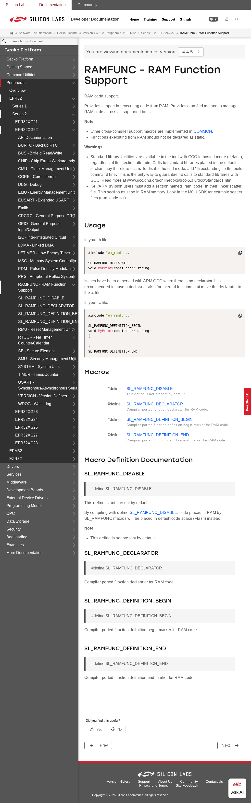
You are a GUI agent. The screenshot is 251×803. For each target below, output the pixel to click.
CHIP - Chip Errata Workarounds (46, 161)
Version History (118, 781)
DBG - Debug (30, 184)
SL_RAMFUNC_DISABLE (41, 298)
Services (14, 474)
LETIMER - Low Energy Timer (44, 253)
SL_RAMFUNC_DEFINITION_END (48, 321)
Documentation (52, 5)
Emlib (23, 208)
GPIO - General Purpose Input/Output (39, 227)
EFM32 (15, 451)
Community (87, 5)
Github (185, 19)
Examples (15, 545)
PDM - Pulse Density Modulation (46, 269)
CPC (10, 513)
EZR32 (15, 459)
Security (13, 529)
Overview (17, 90)
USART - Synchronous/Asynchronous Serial (48, 385)
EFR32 (15, 98)
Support (168, 19)
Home (134, 19)
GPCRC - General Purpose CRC (46, 216)
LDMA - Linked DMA (36, 245)
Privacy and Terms (153, 785)
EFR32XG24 (26, 419)
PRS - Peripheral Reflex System (46, 276)
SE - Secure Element (36, 351)
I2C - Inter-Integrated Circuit (42, 237)
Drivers (12, 466)
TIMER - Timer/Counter (38, 374)
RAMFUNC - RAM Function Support (42, 287)
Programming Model (24, 506)
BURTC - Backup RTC (38, 145)
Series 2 (19, 114)
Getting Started (19, 67)
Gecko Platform (22, 50)
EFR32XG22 (26, 130)
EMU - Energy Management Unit (46, 192)
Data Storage (17, 521)
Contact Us (214, 781)
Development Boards (24, 490)
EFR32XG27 (26, 435)
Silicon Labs (16, 5)
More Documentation (24, 553)
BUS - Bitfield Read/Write (40, 153)
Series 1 (19, 106)
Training (150, 19)
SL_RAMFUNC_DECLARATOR (46, 306)
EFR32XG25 (26, 427)
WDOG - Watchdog (34, 404)
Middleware (16, 482)
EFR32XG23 (26, 412)
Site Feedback (187, 785)
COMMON (203, 131)
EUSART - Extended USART (43, 200)
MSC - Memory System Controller (47, 261)
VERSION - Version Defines (42, 396)
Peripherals (16, 83)
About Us (165, 781)
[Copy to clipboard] (240, 253)
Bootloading (16, 537)
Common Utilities (21, 75)
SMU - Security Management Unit (47, 359)
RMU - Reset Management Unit (45, 329)
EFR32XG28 (26, 443)
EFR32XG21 (26, 122)
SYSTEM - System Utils (39, 367)
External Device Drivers (27, 498)
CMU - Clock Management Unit (45, 169)
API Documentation (35, 137)
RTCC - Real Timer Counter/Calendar (35, 340)
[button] (213, 19)
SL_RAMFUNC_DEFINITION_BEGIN (48, 314)
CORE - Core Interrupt (37, 177)
